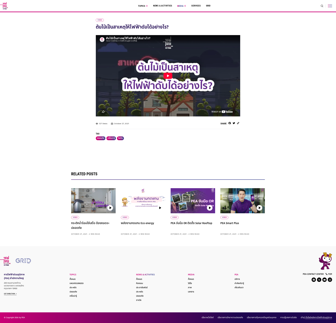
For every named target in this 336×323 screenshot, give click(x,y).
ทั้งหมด (73, 279)
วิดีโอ (190, 283)
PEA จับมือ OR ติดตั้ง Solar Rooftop (191, 223)
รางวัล (138, 300)
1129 (329, 274)
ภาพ (190, 288)
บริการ (237, 279)
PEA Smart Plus (229, 223)
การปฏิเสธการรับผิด (288, 318)
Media (180, 6)
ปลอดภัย (100, 138)
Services (196, 5)
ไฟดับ (120, 138)
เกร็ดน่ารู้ (111, 138)
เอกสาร (191, 292)
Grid (208, 5)
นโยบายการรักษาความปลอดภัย (230, 318)
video (100, 20)
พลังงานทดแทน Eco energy (137, 223)
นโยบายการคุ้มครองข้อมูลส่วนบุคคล (261, 318)
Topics (141, 6)
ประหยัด (73, 288)
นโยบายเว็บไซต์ (208, 318)
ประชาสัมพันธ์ (142, 288)
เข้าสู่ (316, 318)
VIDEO (75, 217)
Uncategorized (76, 283)
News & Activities (162, 5)
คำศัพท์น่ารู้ (239, 283)
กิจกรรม (139, 283)
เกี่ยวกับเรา (239, 288)
